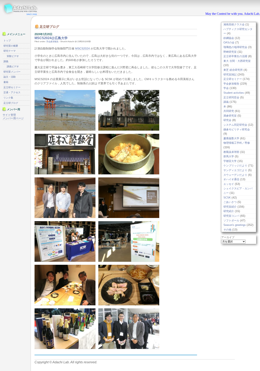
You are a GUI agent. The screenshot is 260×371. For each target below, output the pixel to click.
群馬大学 (228, 156)
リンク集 (8, 97)
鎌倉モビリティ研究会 (236, 129)
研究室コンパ (231, 215)
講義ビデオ (13, 66)
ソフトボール (231, 220)
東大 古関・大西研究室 (237, 60)
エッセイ (228, 184)
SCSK (227, 197)
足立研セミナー (232, 78)
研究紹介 (228, 211)
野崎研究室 (230, 51)
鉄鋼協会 (228, 38)
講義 (226, 101)
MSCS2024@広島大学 (51, 38)
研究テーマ (9, 50)
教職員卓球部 (231, 151)
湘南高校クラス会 (234, 24)
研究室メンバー (12, 71)
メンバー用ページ (13, 118)
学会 (226, 88)
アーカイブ (227, 237)
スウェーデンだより (235, 174)
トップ (7, 40)
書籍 (5, 82)
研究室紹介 (230, 206)
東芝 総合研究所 (233, 69)
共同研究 (228, 111)
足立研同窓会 (231, 97)
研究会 (227, 120)
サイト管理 (9, 114)
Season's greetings (234, 224)
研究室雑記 (230, 74)
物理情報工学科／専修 (236, 142)
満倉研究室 (230, 115)
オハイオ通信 (231, 179)
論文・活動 (9, 76)
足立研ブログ (10, 103)
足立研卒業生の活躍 (235, 56)
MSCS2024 (82, 48)
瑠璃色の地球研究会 (235, 47)
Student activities (233, 92)
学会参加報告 (52, 41)
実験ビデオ (13, 56)
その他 (227, 229)
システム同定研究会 (235, 124)
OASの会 (228, 42)
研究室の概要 (10, 45)
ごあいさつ (230, 202)
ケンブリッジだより (235, 165)
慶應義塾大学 (231, 138)
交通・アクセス (12, 92)
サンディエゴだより (235, 170)
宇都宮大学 (230, 161)
